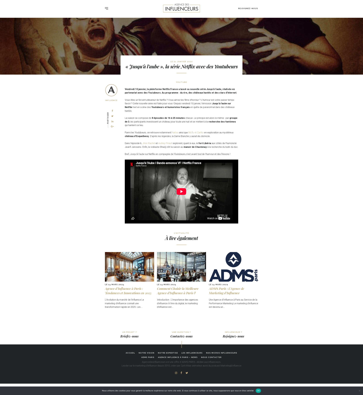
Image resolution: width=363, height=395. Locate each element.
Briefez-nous (129, 336)
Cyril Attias (186, 365)
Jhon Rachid (149, 143)
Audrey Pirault (165, 143)
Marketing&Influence (231, 365)
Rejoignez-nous (248, 8)
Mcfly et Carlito (196, 132)
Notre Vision (146, 353)
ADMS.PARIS (188, 362)
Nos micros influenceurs (221, 353)
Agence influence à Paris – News (178, 357)
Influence (111, 100)
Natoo (175, 132)
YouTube (181, 82)
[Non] (359, 390)
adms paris (147, 357)
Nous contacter (211, 357)
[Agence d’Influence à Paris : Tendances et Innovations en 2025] (129, 280)
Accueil (130, 353)
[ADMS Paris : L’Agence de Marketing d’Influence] (233, 280)
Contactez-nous (181, 336)
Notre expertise (168, 353)
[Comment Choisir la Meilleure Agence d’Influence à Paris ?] (181, 280)
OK (258, 390)
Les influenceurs (192, 353)
